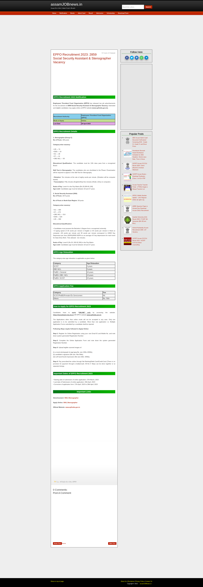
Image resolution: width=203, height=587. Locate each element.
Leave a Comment (109, 53)
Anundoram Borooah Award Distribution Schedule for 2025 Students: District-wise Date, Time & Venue (139, 155)
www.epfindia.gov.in (72, 407)
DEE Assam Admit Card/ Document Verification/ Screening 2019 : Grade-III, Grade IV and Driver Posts (140, 142)
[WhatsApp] (141, 58)
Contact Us (148, 581)
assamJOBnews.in (66, 4)
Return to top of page (57, 581)
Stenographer (73, 398)
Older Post (112, 543)
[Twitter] (132, 58)
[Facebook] (127, 58)
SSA (65, 398)
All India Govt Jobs (66, 482)
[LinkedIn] (137, 58)
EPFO (74, 482)
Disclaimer (131, 581)
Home (64, 543)
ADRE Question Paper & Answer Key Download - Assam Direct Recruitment (140, 208)
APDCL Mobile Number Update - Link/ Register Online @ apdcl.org (139, 198)
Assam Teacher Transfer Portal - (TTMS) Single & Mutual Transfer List (140, 187)
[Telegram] (146, 58)
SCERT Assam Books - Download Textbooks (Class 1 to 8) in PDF (139, 176)
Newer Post (57, 543)
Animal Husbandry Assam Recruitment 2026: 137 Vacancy (140, 230)
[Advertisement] (102, 32)
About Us (124, 581)
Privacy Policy (139, 581)
